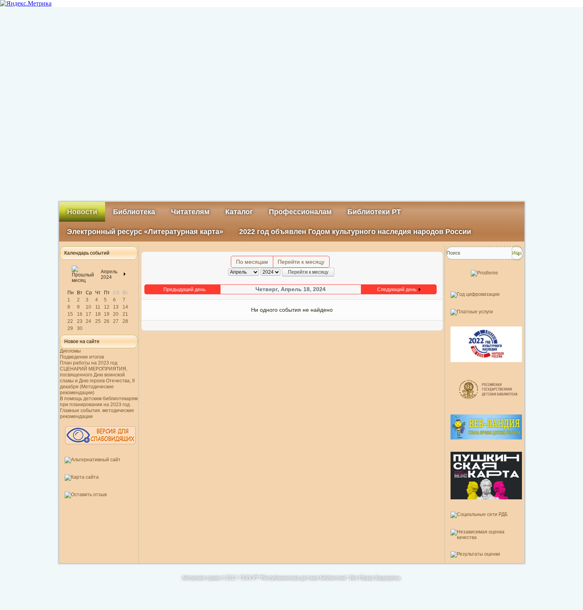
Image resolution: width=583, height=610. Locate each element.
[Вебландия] (486, 442)
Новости (82, 212)
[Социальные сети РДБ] (479, 514)
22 (70, 321)
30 (79, 328)
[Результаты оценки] (475, 554)
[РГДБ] (489, 405)
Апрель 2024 (109, 274)
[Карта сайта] (82, 477)
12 (106, 307)
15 (70, 314)
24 (88, 321)
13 (116, 307)
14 (125, 307)
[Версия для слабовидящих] (100, 448)
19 (106, 314)
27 (116, 321)
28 (125, 321)
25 (98, 321)
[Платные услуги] (472, 312)
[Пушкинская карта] (486, 502)
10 (88, 307)
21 (125, 314)
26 (106, 321)
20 (116, 314)
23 (79, 321)
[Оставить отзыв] (85, 494)
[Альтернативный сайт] (92, 459)
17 (88, 314)
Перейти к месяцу (301, 262)
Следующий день (396, 289)
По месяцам (252, 262)
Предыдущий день (184, 289)
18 (98, 314)
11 (97, 307)
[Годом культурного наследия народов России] (486, 365)
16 (79, 314)
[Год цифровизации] (475, 294)
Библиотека (134, 212)
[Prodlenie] (484, 273)
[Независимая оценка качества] (485, 537)
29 (70, 328)
